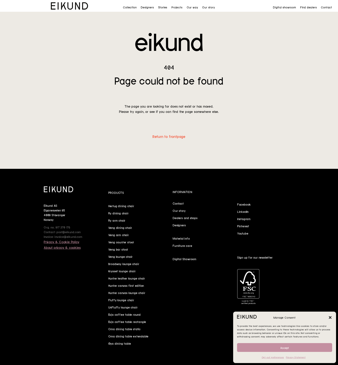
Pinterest (243, 226)
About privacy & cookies (62, 247)
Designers (147, 7)
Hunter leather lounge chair (126, 278)
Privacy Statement (296, 357)
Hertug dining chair (121, 206)
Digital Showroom (184, 259)
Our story (208, 7)
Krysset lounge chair (122, 271)
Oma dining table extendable (128, 336)
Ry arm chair (117, 220)
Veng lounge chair (120, 256)
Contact (326, 7)
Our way (192, 7)
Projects (177, 7)
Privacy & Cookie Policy (61, 241)
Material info (181, 238)
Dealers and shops (185, 218)
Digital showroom (284, 7)
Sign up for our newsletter (255, 257)
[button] (330, 317)
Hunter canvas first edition (126, 285)
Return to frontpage (169, 136)
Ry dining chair (118, 213)
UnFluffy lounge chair (123, 307)
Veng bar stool (118, 249)
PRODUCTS (116, 192)
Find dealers (308, 7)
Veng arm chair (118, 235)
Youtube (242, 233)
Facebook (244, 204)
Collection (130, 7)
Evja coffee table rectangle (127, 322)
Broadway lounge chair (123, 264)
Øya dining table (119, 343)
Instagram (244, 219)
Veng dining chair (120, 227)
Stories (162, 7)
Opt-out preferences (273, 357)
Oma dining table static (124, 329)
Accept (284, 347)
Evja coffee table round (124, 314)
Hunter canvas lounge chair (126, 293)
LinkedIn (243, 211)
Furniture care (182, 245)
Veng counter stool (121, 242)
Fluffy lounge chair (121, 300)
